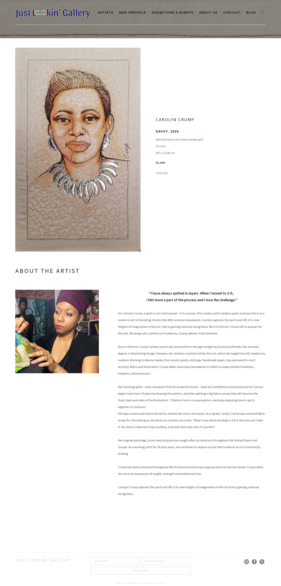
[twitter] (261, 561)
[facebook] (254, 561)
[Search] (263, 12)
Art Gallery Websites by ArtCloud (149, 583)
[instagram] (246, 561)
